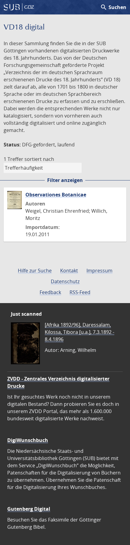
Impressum (99, 270)
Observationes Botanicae (55, 194)
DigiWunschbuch (27, 440)
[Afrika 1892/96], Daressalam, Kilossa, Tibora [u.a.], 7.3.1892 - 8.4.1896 (79, 332)
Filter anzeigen (65, 180)
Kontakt (69, 270)
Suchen (113, 7)
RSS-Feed (80, 292)
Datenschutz (65, 281)
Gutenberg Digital (28, 509)
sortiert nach (39, 159)
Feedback (50, 292)
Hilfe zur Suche (35, 270)
